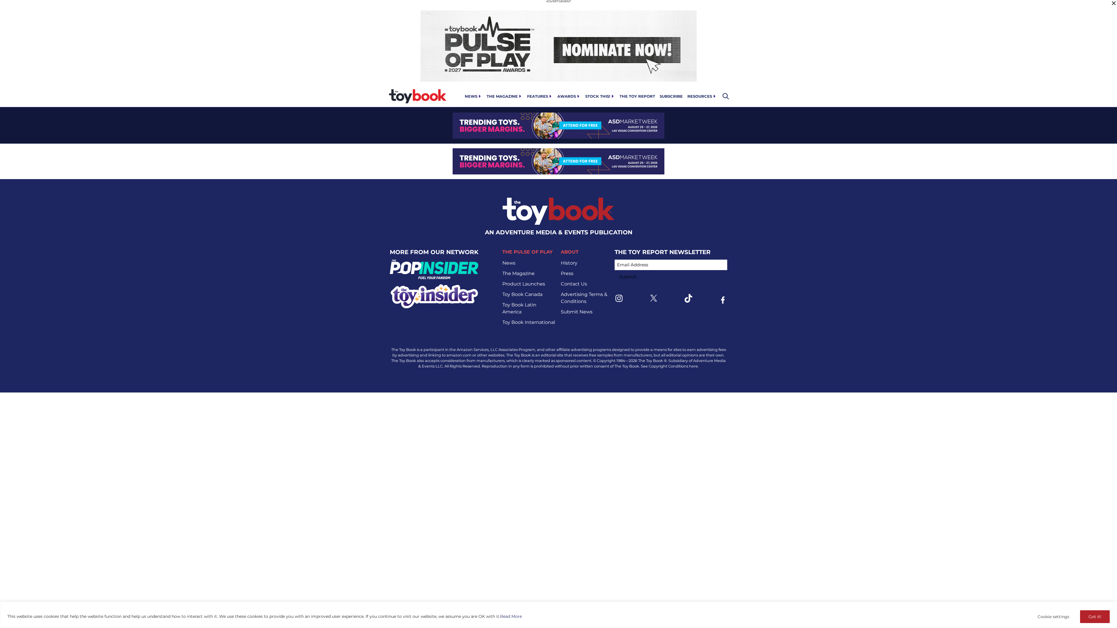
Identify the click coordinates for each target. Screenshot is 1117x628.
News (471, 96)
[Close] (1114, 3)
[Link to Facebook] (722, 300)
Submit (628, 277)
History (569, 263)
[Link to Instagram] (619, 298)
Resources (699, 96)
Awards (566, 96)
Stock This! (597, 96)
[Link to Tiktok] (688, 298)
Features (537, 96)
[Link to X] (653, 298)
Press (567, 273)
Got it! (1094, 616)
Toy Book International (528, 322)
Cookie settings (1053, 616)
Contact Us (574, 284)
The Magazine (502, 96)
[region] (558, 615)
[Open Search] (726, 96)
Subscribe (671, 96)
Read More (511, 616)
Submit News (577, 312)
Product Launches (523, 284)
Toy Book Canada (522, 294)
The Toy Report (637, 96)
